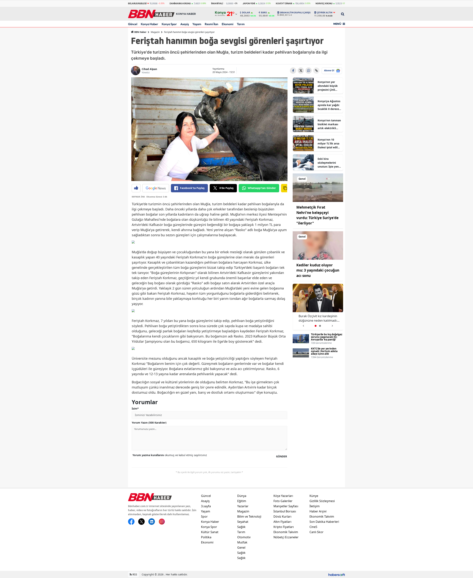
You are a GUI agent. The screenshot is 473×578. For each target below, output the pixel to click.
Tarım (241, 24)
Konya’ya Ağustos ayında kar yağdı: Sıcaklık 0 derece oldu (329, 105)
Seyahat (242, 522)
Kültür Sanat (209, 532)
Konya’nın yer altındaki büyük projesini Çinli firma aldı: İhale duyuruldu (328, 86)
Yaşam (196, 24)
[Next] (332, 324)
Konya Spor (169, 24)
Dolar (246, 12)
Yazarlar (243, 506)
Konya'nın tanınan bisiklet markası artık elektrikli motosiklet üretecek (329, 124)
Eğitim (241, 501)
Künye (313, 496)
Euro (264, 12)
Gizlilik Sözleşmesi (322, 501)
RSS (134, 574)
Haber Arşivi (317, 511)
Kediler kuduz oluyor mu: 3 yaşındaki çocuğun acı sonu (317, 270)
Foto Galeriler (282, 501)
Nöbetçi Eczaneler (286, 537)
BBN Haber (140, 32)
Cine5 (313, 527)
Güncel (132, 24)
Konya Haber (149, 24)
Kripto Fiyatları (283, 527)
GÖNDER (281, 456)
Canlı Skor (316, 532)
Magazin (155, 32)
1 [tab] (316, 326)
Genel (241, 547)
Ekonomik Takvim (285, 532)
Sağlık (241, 527)
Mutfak (242, 542)
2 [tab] (320, 326)
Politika (206, 537)
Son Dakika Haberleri (324, 522)
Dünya (241, 496)
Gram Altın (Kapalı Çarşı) (295, 12)
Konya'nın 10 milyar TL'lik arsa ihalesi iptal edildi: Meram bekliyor (329, 143)
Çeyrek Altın (324, 12)
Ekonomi (227, 24)
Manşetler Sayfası (285, 506)
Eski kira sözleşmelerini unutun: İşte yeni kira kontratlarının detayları (328, 162)
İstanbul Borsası (284, 511)
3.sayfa (206, 506)
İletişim (314, 506)
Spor (204, 516)
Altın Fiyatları (282, 522)
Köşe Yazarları (283, 496)
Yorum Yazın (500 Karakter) (149, 422)
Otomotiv (244, 537)
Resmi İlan (211, 24)
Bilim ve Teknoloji (249, 516)
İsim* (135, 408)
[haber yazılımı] (336, 574)
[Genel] (318, 187)
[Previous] (303, 324)
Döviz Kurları (282, 516)
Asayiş (184, 24)
